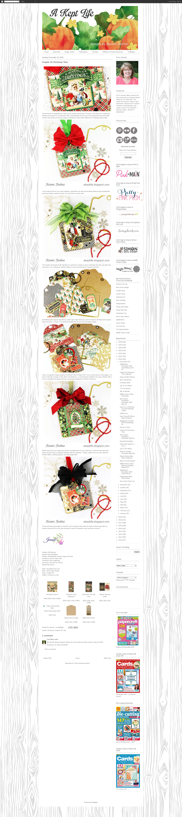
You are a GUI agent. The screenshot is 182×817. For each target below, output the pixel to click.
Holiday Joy (124, 413)
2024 (120, 347)
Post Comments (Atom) (82, 663)
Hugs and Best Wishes (127, 377)
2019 (120, 517)
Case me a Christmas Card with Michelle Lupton (127, 408)
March (122, 507)
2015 (120, 528)
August (122, 493)
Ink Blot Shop (120, 290)
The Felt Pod (120, 326)
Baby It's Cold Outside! (127, 461)
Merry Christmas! (125, 380)
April (122, 505)
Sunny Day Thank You (127, 481)
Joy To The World (126, 385)
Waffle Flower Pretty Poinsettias (126, 395)
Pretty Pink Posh (121, 310)
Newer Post (47, 658)
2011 (120, 540)
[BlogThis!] (71, 627)
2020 (120, 359)
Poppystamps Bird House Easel (126, 477)
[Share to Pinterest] (77, 627)
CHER (58, 598)
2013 (120, 534)
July (121, 496)
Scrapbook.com (121, 313)
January (123, 513)
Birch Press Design (122, 287)
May (122, 502)
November (124, 485)
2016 (120, 525)
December (124, 361)
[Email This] (69, 627)
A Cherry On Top (121, 284)
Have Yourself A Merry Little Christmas (127, 417)
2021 (120, 356)
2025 (120, 345)
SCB (45, 598)
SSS (49, 598)
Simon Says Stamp (122, 316)
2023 (120, 350)
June (122, 499)
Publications (83, 52)
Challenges (131, 52)
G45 (53, 598)
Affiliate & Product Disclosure (113, 52)
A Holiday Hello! (125, 382)
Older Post (107, 658)
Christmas (50, 630)
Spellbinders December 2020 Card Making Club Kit (126, 366)
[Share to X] (73, 627)
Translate (132, 580)
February (123, 510)
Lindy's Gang (120, 294)
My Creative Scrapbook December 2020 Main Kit (126, 401)
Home (46, 52)
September (124, 490)
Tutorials (95, 52)
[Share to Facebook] (75, 627)
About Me (56, 52)
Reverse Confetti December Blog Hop (127, 452)
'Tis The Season (125, 388)
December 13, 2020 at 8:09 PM (57, 645)
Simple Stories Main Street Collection (126, 457)
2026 (120, 342)
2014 (120, 531)
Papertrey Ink (120, 297)
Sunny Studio (120, 323)
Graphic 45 (58, 630)
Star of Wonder (125, 391)
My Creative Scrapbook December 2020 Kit (127, 436)
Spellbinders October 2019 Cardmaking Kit (127, 422)
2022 (120, 353)
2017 (120, 523)
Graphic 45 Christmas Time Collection (127, 373)
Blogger (95, 802)
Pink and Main (121, 300)
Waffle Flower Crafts (123, 332)
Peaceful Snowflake (126, 441)
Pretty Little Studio (122, 307)
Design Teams (69, 52)
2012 (120, 537)
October (123, 487)
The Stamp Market (122, 329)
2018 (120, 520)
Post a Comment (50, 649)
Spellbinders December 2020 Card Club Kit (126, 471)
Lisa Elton (50, 639)
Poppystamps (120, 303)
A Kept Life (60, 12)
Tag (64, 630)
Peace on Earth (125, 427)
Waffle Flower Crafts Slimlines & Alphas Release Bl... (127, 465)
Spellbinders (120, 320)
